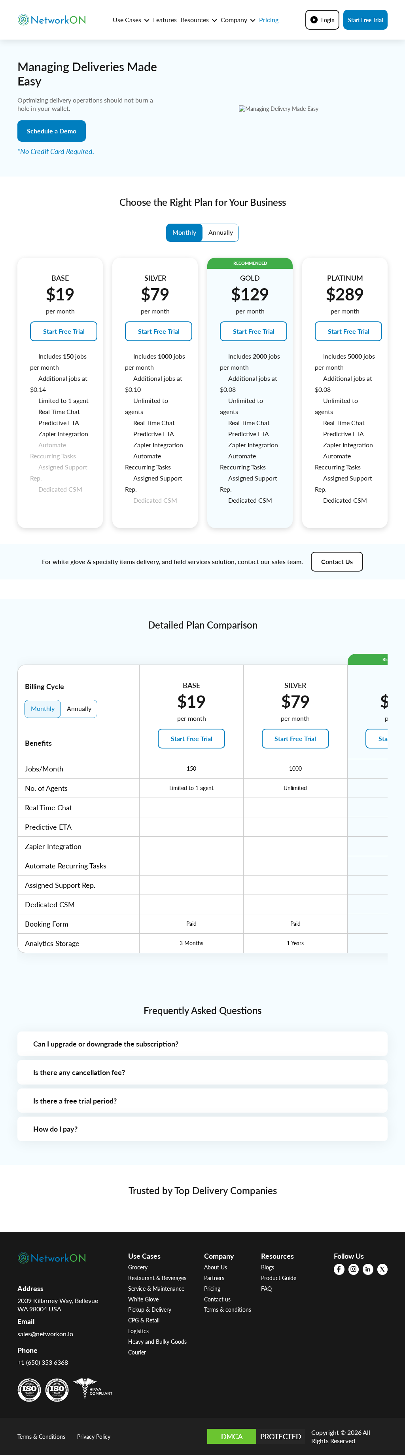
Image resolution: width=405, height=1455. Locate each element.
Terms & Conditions (41, 1436)
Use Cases (128, 19)
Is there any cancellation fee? (79, 1072)
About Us (215, 1267)
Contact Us (337, 561)
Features (165, 19)
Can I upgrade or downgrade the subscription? (105, 1044)
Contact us (217, 1299)
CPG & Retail (143, 1320)
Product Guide (278, 1278)
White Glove (143, 1299)
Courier (137, 1352)
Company (235, 19)
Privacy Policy (93, 1436)
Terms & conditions (227, 1309)
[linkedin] (368, 1269)
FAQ (266, 1288)
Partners (214, 1278)
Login (328, 20)
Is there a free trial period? (75, 1100)
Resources (195, 19)
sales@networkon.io (45, 1334)
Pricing (268, 19)
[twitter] (382, 1269)
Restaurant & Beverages (157, 1278)
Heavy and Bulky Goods (157, 1341)
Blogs (267, 1267)
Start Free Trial (365, 20)
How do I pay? (55, 1129)
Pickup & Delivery (149, 1309)
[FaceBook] (339, 1269)
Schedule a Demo (51, 130)
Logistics (138, 1331)
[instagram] (353, 1269)
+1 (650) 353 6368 (42, 1362)
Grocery (138, 1267)
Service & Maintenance (156, 1288)
